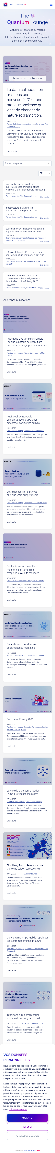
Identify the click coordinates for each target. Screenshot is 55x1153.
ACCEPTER (27, 1118)
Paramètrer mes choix (27, 1136)
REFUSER (27, 1126)
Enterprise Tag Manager (32, 727)
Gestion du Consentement (34, 431)
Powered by (27, 1150)
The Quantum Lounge (15, 353)
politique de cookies (18, 1109)
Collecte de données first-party (24, 124)
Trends (9, 124)
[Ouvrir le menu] (51, 4)
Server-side (40, 124)
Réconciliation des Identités (34, 353)
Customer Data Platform (16, 802)
